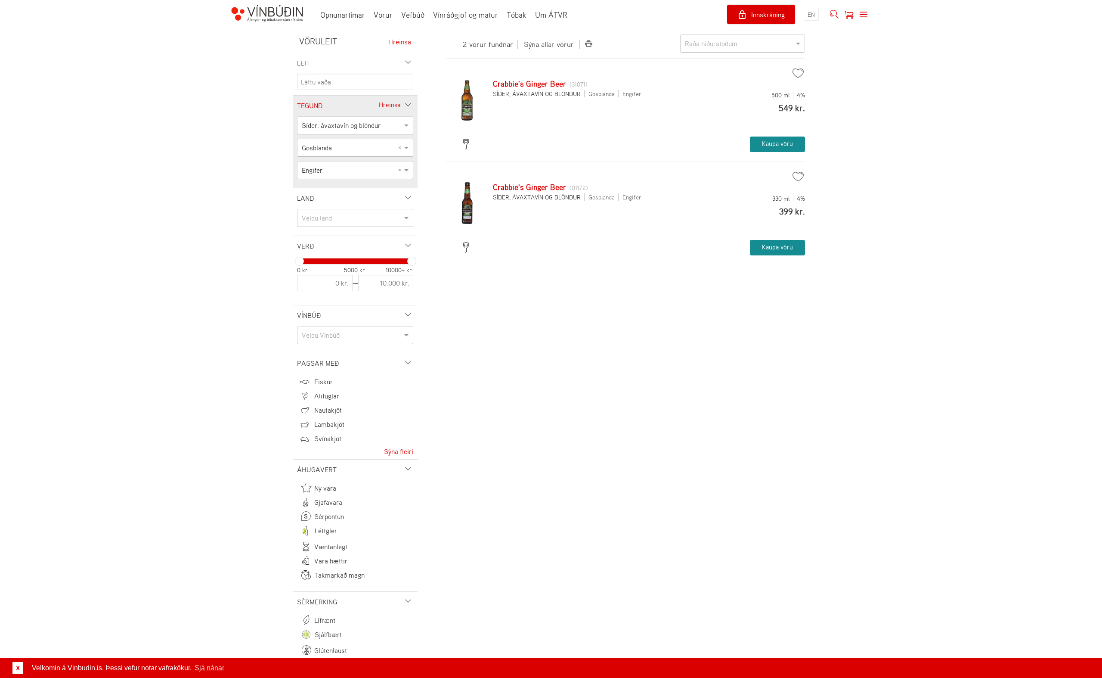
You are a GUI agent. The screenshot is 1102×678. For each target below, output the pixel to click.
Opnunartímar (342, 14)
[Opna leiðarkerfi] (863, 14)
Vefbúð (412, 14)
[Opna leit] (834, 14)
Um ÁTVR (551, 14)
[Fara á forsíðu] (267, 14)
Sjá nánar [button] (209, 668)
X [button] (18, 668)
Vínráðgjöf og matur (465, 14)
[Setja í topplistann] (798, 73)
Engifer (631, 93)
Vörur (383, 14)
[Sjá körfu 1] (849, 14)
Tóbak (516, 14)
